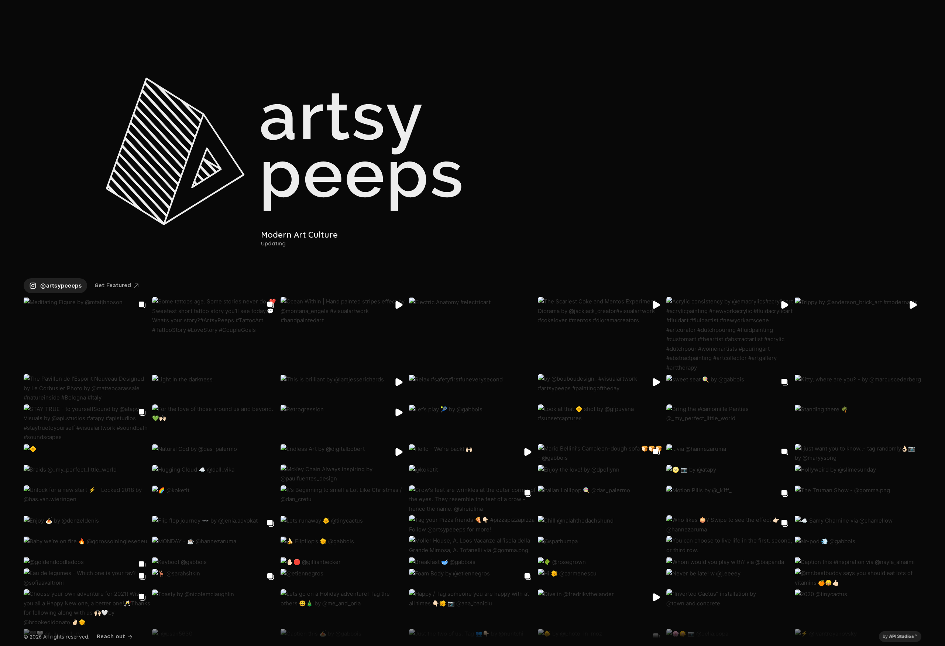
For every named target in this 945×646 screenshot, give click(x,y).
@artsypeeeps (61, 285)
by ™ (900, 636)
